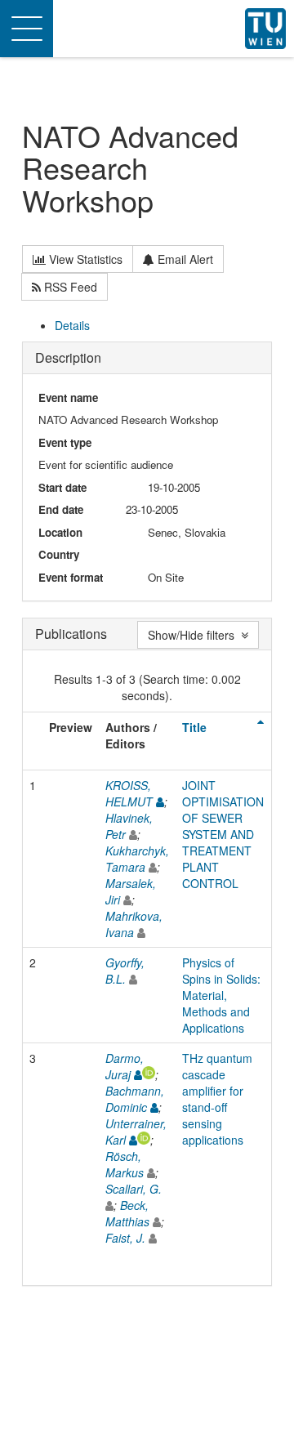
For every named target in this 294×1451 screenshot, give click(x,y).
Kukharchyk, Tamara (137, 858)
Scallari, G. (133, 1189)
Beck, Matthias (127, 1213)
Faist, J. (125, 1238)
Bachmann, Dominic (134, 1099)
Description (68, 357)
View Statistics (84, 259)
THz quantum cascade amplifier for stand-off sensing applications (217, 1099)
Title (194, 727)
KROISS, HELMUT (129, 793)
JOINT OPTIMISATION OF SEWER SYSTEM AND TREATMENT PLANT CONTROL (223, 834)
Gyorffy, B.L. (125, 970)
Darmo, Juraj (124, 1066)
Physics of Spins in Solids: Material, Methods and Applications (221, 995)
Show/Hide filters (194, 635)
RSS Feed (69, 287)
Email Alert (183, 259)
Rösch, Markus (124, 1164)
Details (72, 325)
